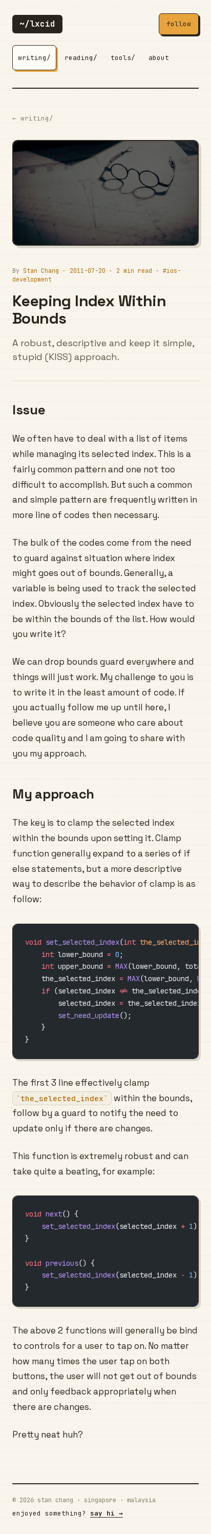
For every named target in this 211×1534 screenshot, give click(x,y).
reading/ (81, 57)
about (159, 57)
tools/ (123, 57)
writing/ (34, 57)
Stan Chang (41, 270)
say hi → (106, 1513)
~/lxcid (37, 23)
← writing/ (32, 118)
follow (178, 23)
